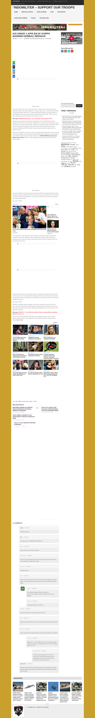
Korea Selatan (65, 153)
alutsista (65, 144)
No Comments (44, 412)
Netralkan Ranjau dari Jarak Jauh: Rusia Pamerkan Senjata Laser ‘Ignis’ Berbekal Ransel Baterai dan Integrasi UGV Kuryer (72, 123)
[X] (36, 67)
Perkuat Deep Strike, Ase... (44, 1)
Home (16, 12)
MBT (67, 156)
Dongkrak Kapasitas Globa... (60, 1)
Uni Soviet (73, 166)
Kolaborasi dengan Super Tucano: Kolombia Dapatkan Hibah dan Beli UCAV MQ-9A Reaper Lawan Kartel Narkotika (72, 127)
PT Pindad (73, 159)
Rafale (77, 159)
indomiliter (15, 38)
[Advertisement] (36, 50)
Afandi (21, 527)
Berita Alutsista (27, 12)
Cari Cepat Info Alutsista (67, 103)
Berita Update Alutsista (37, 38)
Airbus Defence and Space (66, 142)
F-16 (69, 148)
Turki (78, 165)
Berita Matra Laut (28, 38)
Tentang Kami (44, 18)
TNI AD (72, 163)
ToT (75, 164)
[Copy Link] (36, 72)
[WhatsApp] (36, 62)
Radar (33, 18)
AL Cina (74, 142)
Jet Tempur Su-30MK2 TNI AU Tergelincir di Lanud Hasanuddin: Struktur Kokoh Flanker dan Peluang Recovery (72, 132)
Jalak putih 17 (23, 663)
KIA (16, 401)
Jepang (76, 149)
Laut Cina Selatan (66, 154)
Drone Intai (74, 146)
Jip (43, 38)
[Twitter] (69, 51)
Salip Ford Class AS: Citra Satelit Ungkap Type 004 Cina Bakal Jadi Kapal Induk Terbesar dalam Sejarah (71, 118)
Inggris (66, 149)
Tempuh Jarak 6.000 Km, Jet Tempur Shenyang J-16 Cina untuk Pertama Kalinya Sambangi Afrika (71, 137)
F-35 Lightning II (74, 148)
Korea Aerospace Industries (71, 151)
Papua (31, 401)
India (62, 149)
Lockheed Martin (75, 154)
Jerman (63, 151)
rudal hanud (70, 161)
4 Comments (16, 426)
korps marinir (25, 401)
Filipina (80, 148)
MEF (69, 156)
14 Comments (48, 38)
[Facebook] (36, 64)
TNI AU (71, 164)
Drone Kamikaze (64, 148)
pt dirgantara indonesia (66, 159)
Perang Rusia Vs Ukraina (68, 158)
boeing (77, 144)
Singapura (63, 163)
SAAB (80, 161)
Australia (72, 144)
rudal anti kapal (64, 161)
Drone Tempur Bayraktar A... (28, 1)
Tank (52, 12)
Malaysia (63, 156)
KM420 (19, 401)
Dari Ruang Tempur (20, 18)
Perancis (75, 156)
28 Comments (15, 412)
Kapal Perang (41, 12)
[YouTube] (72, 51)
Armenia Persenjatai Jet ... (18, 3)
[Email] (36, 74)
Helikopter (61, 12)
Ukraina (67, 166)
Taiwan (68, 163)
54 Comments (15, 419)
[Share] (36, 76)
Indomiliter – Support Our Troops (38, 707)
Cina (63, 146)
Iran (70, 149)
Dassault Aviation (69, 146)
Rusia (75, 161)
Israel (73, 149)
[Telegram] (36, 69)
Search (79, 105)
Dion (21, 537)
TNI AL (35, 401)
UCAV (62, 166)
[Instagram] (65, 51)
